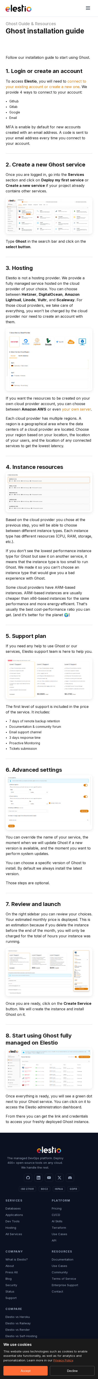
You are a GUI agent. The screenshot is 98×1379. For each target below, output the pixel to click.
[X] (59, 1178)
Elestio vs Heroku (17, 1317)
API (54, 1240)
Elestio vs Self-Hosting (21, 1336)
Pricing (57, 1208)
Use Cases (59, 1234)
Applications (14, 1215)
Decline (72, 1371)
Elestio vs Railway (18, 1323)
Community (60, 1272)
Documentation (62, 1259)
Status (9, 1291)
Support (11, 1298)
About (9, 1266)
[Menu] (88, 8)
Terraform (59, 1227)
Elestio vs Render (17, 1329)
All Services (13, 1234)
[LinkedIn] (38, 1178)
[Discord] (70, 1178)
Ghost (11, 23)
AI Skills (57, 1221)
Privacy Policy (63, 1360)
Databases (13, 1208)
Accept (26, 1371)
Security (11, 1285)
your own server (76, 409)
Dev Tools (12, 1221)
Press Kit (11, 1272)
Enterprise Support (65, 1285)
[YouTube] (49, 1178)
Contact (57, 1291)
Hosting (10, 1227)
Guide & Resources (37, 23)
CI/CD (56, 1215)
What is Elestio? (16, 1259)
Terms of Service (64, 1278)
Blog (8, 1278)
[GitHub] (28, 1178)
